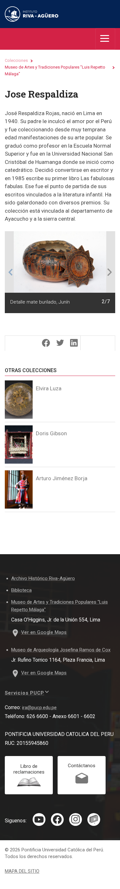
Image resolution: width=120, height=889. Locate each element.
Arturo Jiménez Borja (61, 478)
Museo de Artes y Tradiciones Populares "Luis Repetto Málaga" (55, 70)
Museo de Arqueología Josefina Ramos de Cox (60, 650)
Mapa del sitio (22, 871)
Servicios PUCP (24, 693)
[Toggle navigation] (105, 39)
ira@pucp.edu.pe (39, 707)
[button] (10, 272)
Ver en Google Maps (44, 632)
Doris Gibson (51, 433)
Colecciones (16, 60)
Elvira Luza (48, 388)
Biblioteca (21, 590)
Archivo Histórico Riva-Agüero (43, 578)
